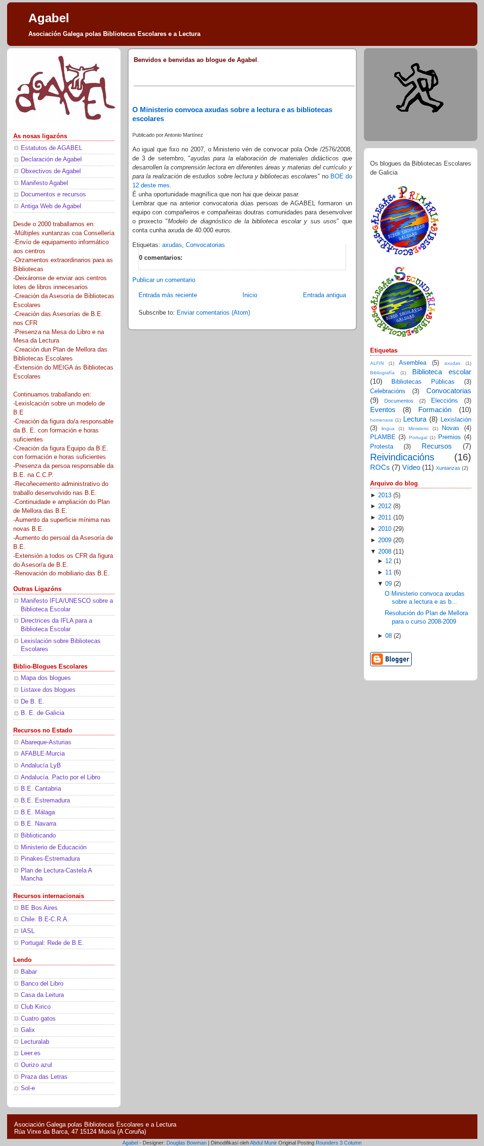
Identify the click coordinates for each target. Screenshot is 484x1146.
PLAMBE (383, 437)
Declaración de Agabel (51, 159)
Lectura (414, 419)
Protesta (381, 446)
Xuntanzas (448, 468)
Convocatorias (205, 245)
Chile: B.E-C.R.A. (45, 919)
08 (388, 636)
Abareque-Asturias (46, 742)
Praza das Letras (44, 1077)
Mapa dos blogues (46, 678)
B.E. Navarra (38, 823)
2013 (384, 495)
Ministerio (418, 428)
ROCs (380, 467)
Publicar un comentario (163, 280)
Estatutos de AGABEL (51, 148)
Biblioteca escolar (441, 372)
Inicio (249, 295)
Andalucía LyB (41, 765)
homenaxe (381, 420)
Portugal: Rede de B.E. (52, 943)
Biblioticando (38, 835)
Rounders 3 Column (339, 1143)
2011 (384, 517)
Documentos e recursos (53, 194)
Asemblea (412, 363)
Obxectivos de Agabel (51, 171)
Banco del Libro (42, 983)
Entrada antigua (324, 295)
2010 (384, 529)
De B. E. (32, 701)
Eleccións (444, 400)
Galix (28, 1030)
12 (388, 561)
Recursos (437, 446)
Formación (434, 410)
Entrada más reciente (167, 295)
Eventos (383, 410)
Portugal (418, 437)
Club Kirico (36, 1007)
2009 (384, 540)
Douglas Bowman (186, 1143)
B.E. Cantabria (41, 788)
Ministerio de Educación (53, 847)
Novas (450, 428)
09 (388, 584)
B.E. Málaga (38, 812)
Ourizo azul (36, 1065)
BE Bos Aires (39, 908)
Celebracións (388, 391)
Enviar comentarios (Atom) (213, 312)
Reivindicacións (402, 457)
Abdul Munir (263, 1143)
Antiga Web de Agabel (51, 206)
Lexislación (456, 419)
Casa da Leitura (42, 995)
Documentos (399, 401)
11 (388, 572)
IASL (28, 931)
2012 (384, 506)
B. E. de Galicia (42, 713)
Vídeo (411, 467)
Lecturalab (35, 1042)
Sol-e (28, 1088)
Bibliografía (382, 372)
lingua (388, 428)
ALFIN (377, 363)
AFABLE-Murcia (43, 753)
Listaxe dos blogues (48, 690)
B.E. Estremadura (45, 800)
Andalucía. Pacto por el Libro (60, 777)
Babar (29, 972)
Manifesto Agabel (44, 183)
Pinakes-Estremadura (50, 858)
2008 (384, 551)
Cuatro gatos (38, 1018)
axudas (172, 245)
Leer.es (31, 1053)
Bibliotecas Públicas (423, 382)
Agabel (48, 18)
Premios (449, 437)
